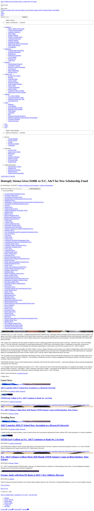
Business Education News (12, 218)
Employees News (9, 260)
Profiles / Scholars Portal (15, 37)
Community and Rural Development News (16, 240)
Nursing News (8, 306)
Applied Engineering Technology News (16, 210)
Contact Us (7, 504)
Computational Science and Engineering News (17, 242)
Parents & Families (13, 144)
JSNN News (8, 285)
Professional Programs (14, 55)
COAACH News (9, 233)
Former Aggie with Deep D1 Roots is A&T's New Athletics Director (32, 475)
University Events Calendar (16, 90)
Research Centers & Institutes (16, 67)
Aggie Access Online (14, 152)
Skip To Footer (32, 1)
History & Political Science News (14, 273)
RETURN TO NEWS (8, 176)
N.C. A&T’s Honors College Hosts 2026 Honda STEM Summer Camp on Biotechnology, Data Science (39, 410)
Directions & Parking (14, 170)
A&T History (12, 111)
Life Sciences (12, 69)
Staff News (7, 316)
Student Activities (13, 82)
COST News (8, 248)
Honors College (13, 413)
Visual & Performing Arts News (13, 328)
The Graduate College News (12, 323)
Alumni (10, 142)
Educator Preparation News (12, 257)
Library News (8, 292)
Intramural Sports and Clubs (16, 99)
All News (7, 205)
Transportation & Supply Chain (13, 325)
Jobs (9, 114)
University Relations (14, 119)
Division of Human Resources (17, 116)
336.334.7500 (33, 495)
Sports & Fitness (13, 79)
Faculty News (8, 265)
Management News (10, 295)
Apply (2, 13)
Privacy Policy (8, 503)
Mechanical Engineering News (13, 300)
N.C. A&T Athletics (14, 96)
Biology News (8, 214)
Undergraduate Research (15, 64)
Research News (12, 72)
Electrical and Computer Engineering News (17, 258)
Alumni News (8, 207)
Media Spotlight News (10, 301)
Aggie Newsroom (13, 121)
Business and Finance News (12, 217)
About (6, 102)
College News (8, 238)
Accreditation (12, 47)
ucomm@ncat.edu (22, 373)
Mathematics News (10, 298)
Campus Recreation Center (16, 97)
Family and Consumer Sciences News (15, 267)
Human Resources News (11, 277)
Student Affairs (12, 89)
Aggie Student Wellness (15, 84)
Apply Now (11, 60)
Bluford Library (12, 171)
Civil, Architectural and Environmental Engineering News (21, 232)
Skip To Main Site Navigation (9, 1)
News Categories (9, 305)
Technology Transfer (14, 65)
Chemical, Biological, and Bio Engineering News (18, 228)
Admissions (7, 49)
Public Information (13, 70)
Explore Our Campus (14, 76)
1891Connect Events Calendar (17, 92)
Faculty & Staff (12, 140)
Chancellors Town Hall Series (13, 227)
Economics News (9, 255)
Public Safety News (10, 311)
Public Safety (12, 86)
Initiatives (11, 104)
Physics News (8, 308)
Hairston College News (11, 270)
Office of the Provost (14, 45)
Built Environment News (11, 215)
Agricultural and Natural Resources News (16, 204)
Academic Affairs (14, 391)
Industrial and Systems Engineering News (16, 278)
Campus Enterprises (14, 87)
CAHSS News (8, 222)
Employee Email (13, 158)
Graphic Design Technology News (14, 268)
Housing (10, 77)
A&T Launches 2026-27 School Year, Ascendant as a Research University (28, 388)
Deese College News (10, 253)
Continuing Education (14, 38)
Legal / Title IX (8, 499)
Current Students (13, 139)
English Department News (12, 263)
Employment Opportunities (16, 173)
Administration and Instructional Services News (18, 199)
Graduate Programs (13, 42)
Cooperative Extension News (12, 247)
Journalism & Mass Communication (14, 283)
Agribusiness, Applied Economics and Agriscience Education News (24, 202)
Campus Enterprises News (12, 223)
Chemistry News (9, 230)
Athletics (7, 94)
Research (7, 62)
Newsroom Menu (8, 190)
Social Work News (9, 315)
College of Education (15, 401)
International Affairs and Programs (18, 43)
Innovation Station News (11, 282)
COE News (7, 235)
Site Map (7, 506)
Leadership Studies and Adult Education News (17, 288)
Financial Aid (12, 59)
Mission (6, 498)
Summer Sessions (13, 40)
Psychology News (9, 310)
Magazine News (9, 293)
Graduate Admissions (14, 52)
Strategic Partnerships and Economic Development (22, 117)
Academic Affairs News (11, 195)
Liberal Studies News (10, 290)
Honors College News (10, 275)
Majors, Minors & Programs (16, 29)
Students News (8, 321)
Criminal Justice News (10, 252)
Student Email (12, 162)
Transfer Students (13, 35)
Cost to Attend (12, 57)
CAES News (8, 220)
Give (2, 15)
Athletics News (8, 212)
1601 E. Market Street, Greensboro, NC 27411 (14, 495)
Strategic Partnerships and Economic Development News (21, 318)
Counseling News (9, 250)
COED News (8, 237)
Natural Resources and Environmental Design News (19, 303)
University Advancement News (13, 326)
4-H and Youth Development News (14, 194)
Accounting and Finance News (13, 197)
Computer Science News (11, 243)
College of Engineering (46, 185)
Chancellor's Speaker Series (12, 225)
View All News (5, 485)
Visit (2, 12)
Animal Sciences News (11, 209)
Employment (8, 501)
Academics (7, 27)
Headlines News (9, 272)
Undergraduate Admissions (16, 50)
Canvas (10, 155)
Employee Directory (14, 157)
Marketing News (9, 297)
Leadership (11, 112)
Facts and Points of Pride (15, 107)
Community (11, 145)
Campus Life (8, 74)
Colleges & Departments (15, 30)
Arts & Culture (12, 81)
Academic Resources (14, 32)
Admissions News (9, 200)
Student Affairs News (10, 320)
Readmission (12, 54)
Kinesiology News (9, 287)
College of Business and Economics (28, 185)
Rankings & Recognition (15, 109)
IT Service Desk (13, 160)
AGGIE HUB (12, 150)
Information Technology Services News (15, 280)
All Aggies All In (13, 101)
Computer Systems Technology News (15, 245)
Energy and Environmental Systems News (16, 262)
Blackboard (11, 153)
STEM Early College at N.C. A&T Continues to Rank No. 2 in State (26, 398)
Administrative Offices (14, 166)
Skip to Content (23, 1)
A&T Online (12, 33)
